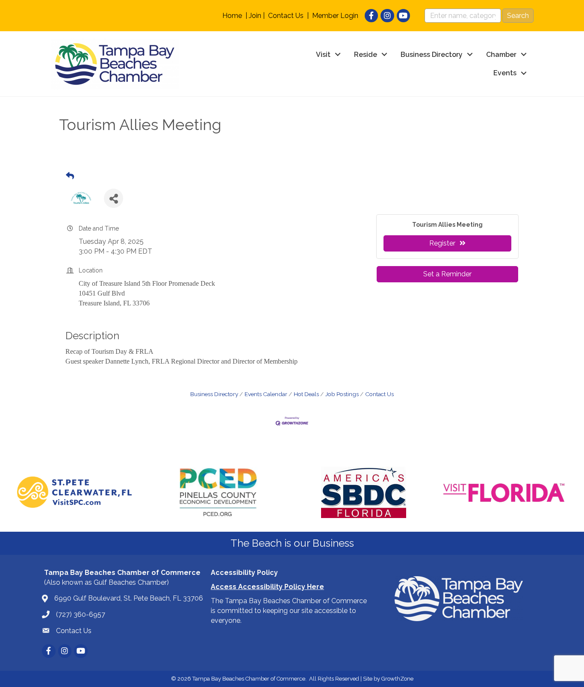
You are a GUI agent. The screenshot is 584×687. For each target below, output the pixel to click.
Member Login (335, 16)
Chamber (501, 54)
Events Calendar (266, 394)
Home (232, 16)
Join (255, 16)
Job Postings (342, 394)
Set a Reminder (447, 274)
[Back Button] (70, 176)
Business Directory (432, 54)
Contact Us (286, 16)
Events (504, 73)
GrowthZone (397, 678)
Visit (323, 54)
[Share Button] (113, 198)
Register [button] (442, 243)
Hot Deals (306, 394)
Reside (365, 54)
